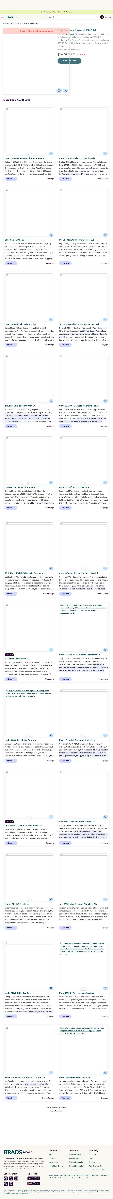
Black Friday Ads (75, 1154)
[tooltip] (59, 90)
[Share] (65, 91)
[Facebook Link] (5, 1178)
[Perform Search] (102, 17)
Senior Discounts (75, 1170)
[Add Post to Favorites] (51, 153)
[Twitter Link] (11, 1178)
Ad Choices (104, 1175)
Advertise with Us (95, 1166)
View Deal (11, 179)
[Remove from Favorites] (59, 90)
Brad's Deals (8, 23)
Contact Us (53, 1158)
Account (108, 17)
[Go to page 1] (28, 154)
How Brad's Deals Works (98, 1170)
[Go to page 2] (30, 154)
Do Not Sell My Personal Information (62, 1178)
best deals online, (10, 1169)
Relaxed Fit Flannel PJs (77, 34)
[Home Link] (12, 17)
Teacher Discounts (76, 1162)
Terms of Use (83, 1175)
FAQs (50, 1154)
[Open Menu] (2, 17)
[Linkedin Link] (11, 1183)
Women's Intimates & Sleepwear (26, 23)
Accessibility (53, 1162)
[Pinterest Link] (5, 1183)
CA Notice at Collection (84, 1178)
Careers (92, 1162)
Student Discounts (76, 1166)
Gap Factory (73, 40)
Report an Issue (56, 1111)
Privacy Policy (95, 1175)
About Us (92, 1154)
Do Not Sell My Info (56, 1166)
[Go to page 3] (85, 651)
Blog (91, 1158)
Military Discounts (76, 1158)
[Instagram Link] (16, 1178)
